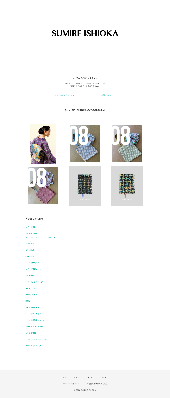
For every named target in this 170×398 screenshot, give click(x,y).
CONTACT (104, 377)
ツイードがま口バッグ (34, 282)
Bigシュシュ (30, 288)
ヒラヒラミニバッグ (33, 346)
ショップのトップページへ (63, 95)
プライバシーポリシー (71, 384)
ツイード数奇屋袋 (32, 307)
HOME (64, 377)
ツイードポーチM (32, 237)
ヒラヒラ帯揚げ (32, 333)
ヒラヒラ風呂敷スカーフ (35, 320)
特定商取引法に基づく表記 (97, 384)
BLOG (90, 377)
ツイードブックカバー (34, 314)
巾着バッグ (30, 256)
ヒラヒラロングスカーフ (35, 327)
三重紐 (28, 301)
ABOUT (77, 377)
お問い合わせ (106, 95)
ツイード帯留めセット (34, 269)
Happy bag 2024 (33, 295)
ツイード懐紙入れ (32, 263)
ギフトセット (31, 244)
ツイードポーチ (32, 233)
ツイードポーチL (48, 237)
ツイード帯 (30, 275)
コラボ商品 (30, 250)
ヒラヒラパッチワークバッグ (37, 339)
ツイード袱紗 (31, 227)
